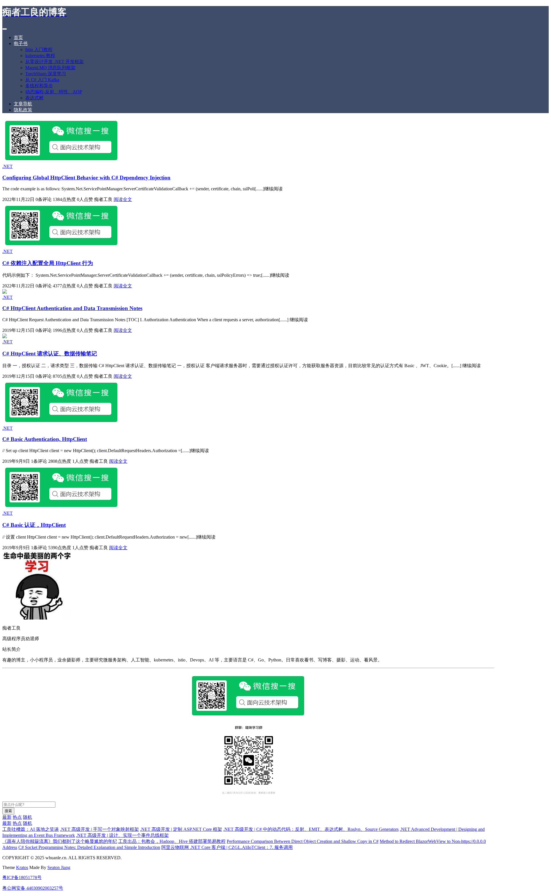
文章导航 (23, 103)
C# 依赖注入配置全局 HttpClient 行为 (47, 263)
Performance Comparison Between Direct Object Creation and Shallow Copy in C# (303, 841)
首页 (18, 37)
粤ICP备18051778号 (22, 877)
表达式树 (34, 97)
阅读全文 (123, 199)
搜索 (8, 811)
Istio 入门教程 (39, 49)
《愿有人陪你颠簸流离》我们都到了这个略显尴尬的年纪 (59, 841)
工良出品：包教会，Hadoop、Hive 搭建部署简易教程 (172, 841)
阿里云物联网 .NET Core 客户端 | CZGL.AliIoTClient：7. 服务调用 (227, 847)
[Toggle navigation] (4, 29)
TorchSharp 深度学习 (45, 73)
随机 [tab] (27, 817)
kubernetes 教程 (40, 55)
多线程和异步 (39, 85)
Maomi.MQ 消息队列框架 (50, 67)
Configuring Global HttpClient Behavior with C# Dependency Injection (86, 178)
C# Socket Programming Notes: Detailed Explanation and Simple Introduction (89, 847)
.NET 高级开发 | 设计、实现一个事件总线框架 (122, 835)
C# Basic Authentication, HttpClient (44, 439)
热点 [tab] (17, 817)
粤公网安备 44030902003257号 (32, 888)
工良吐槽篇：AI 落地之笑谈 (30, 829)
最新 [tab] (6, 817)
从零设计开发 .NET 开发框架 (54, 61)
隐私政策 (23, 109)
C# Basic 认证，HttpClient (34, 525)
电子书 (21, 43)
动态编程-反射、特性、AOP (53, 91)
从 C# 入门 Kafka (42, 79)
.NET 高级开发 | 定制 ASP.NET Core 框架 (181, 829)
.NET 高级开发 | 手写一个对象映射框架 (99, 829)
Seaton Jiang (58, 867)
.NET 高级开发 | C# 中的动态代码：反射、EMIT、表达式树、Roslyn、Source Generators (311, 829)
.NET (7, 166)
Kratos (22, 867)
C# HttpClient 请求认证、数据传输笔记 (49, 354)
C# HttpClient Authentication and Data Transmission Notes (72, 308)
